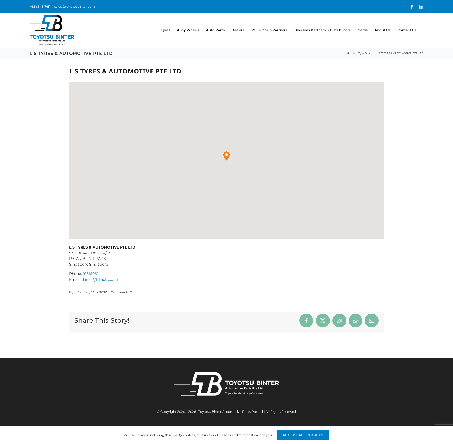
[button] (226, 156)
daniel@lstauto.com (100, 279)
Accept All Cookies (303, 435)
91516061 (90, 273)
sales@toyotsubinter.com (74, 6)
